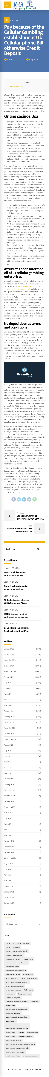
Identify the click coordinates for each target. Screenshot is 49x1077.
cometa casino (10, 963)
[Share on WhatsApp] (34, 499)
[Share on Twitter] (19, 499)
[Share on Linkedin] (24, 499)
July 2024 (7, 683)
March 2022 (8, 835)
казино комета (10, 1021)
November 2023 (10, 728)
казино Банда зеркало (13, 1013)
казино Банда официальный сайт (17, 1017)
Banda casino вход (23, 943)
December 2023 (9, 722)
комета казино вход (25, 1036)
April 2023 (7, 767)
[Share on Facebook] (13, 499)
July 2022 (7, 818)
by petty (33, 59)
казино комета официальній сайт (17, 1029)
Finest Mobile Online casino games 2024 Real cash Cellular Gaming (16, 589)
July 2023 (7, 750)
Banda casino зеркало (13, 947)
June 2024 (8, 688)
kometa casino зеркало (29, 978)
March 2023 (8, 773)
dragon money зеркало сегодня (16, 971)
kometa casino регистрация (15, 986)
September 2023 (10, 739)
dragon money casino (12, 967)
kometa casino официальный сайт (17, 982)
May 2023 (7, 762)
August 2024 (8, 677)
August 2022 (8, 813)
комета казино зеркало (13, 1040)
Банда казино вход (24, 994)
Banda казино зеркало (13, 959)
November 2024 (10, 660)
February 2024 (9, 711)
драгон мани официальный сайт (16, 1009)
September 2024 (10, 671)
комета (21, 1033)
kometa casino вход (12, 978)
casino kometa (28, 959)
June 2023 (7, 756)
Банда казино (10, 994)
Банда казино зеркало (13, 998)
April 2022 (7, 830)
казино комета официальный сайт (17, 1025)
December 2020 (9, 897)
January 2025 (9, 649)
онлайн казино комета (30, 1056)
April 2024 (7, 700)
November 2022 (10, 796)
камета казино (10, 1033)
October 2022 (9, 801)
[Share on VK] (29, 499)
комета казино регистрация (15, 1052)
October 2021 (9, 852)
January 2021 (9, 892)
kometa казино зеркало (13, 990)
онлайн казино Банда (13, 1056)
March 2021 (8, 880)
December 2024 (9, 654)
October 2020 (9, 903)
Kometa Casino (28, 974)
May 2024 (7, 694)
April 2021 (7, 875)
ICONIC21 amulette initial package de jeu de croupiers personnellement (16, 617)
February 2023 (9, 779)
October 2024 (9, 666)
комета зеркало (32, 1033)
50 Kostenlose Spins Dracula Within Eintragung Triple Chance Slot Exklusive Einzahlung (16, 605)
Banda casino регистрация (14, 955)
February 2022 (9, 841)
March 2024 (8, 705)
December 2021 (9, 847)
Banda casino (10, 943)
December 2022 (9, 790)
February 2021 (9, 886)
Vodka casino (28, 990)
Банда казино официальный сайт (17, 1001)
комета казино (10, 1036)
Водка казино (10, 1005)
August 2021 (8, 863)
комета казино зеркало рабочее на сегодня (20, 1044)
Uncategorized (13, 19)
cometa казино (22, 963)
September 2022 (10, 807)
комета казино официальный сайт (17, 1048)
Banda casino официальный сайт (16, 951)
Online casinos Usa (16, 87)
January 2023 (9, 784)
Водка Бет (34, 1001)
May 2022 (7, 824)
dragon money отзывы (13, 974)
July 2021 (7, 869)
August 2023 (8, 745)
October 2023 (9, 733)
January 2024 (9, 716)
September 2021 (10, 858)
